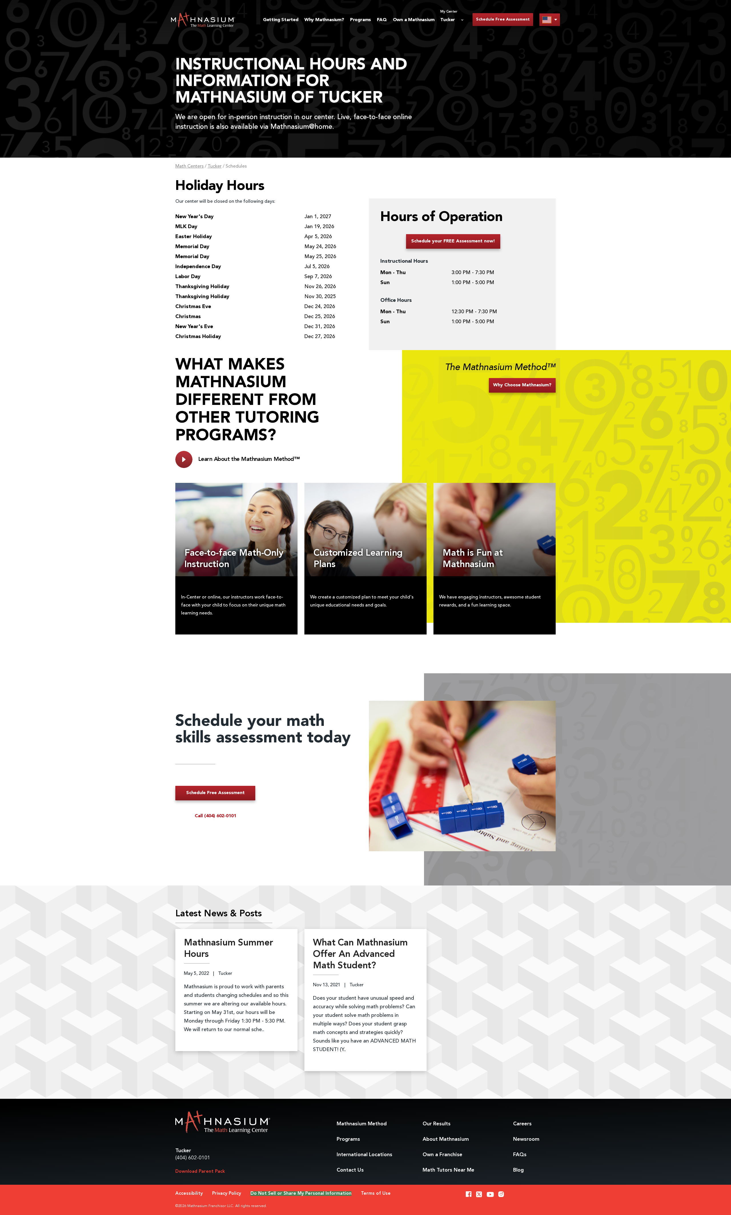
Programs (360, 20)
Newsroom (526, 1139)
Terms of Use (376, 1193)
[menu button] (549, 19)
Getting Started (280, 20)
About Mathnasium (446, 1139)
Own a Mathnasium (414, 20)
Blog (518, 1170)
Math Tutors (448, 1170)
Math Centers (189, 166)
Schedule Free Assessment (503, 19)
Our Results (437, 1123)
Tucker (215, 166)
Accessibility (189, 1193)
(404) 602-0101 (192, 1157)
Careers (522, 1123)
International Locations (364, 1154)
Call (215, 816)
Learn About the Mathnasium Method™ (249, 459)
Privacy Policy (226, 1193)
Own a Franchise (442, 1154)
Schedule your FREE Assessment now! (453, 241)
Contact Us (350, 1170)
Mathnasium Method (362, 1123)
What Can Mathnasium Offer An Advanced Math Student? (360, 955)
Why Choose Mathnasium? (522, 385)
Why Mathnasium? (324, 20)
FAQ (382, 20)
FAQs (520, 1154)
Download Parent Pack (200, 1171)
